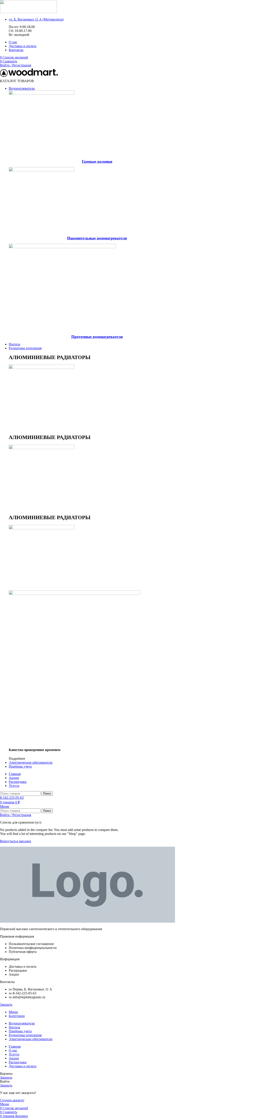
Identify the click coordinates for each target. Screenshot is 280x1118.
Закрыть (6, 1004)
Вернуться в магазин (15, 841)
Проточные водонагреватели (97, 336)
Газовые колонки (97, 161)
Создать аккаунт (12, 1100)
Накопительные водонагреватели (97, 238)
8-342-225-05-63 (12, 798)
